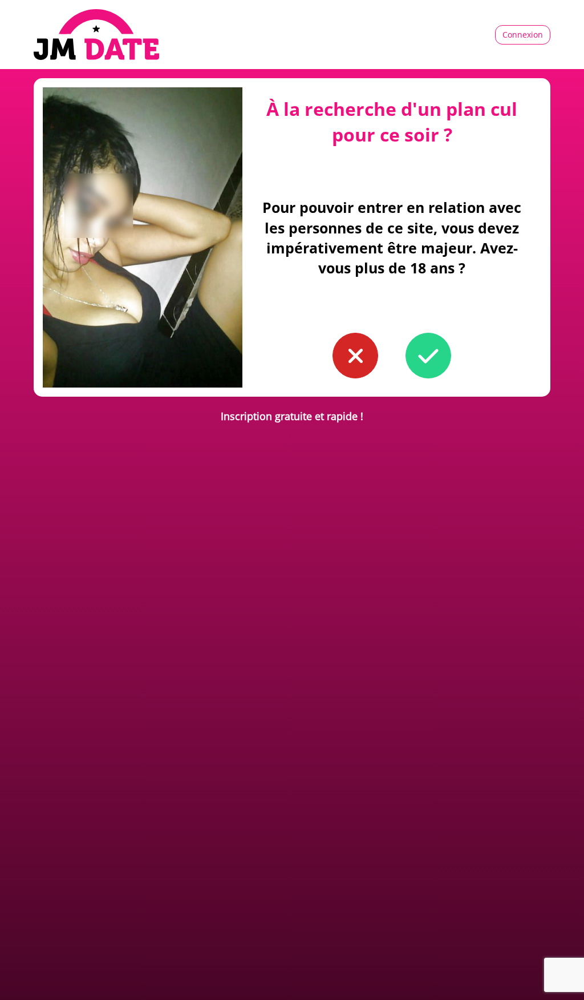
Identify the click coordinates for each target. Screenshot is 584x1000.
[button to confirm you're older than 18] (428, 355)
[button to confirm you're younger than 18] (355, 355)
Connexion (522, 34)
